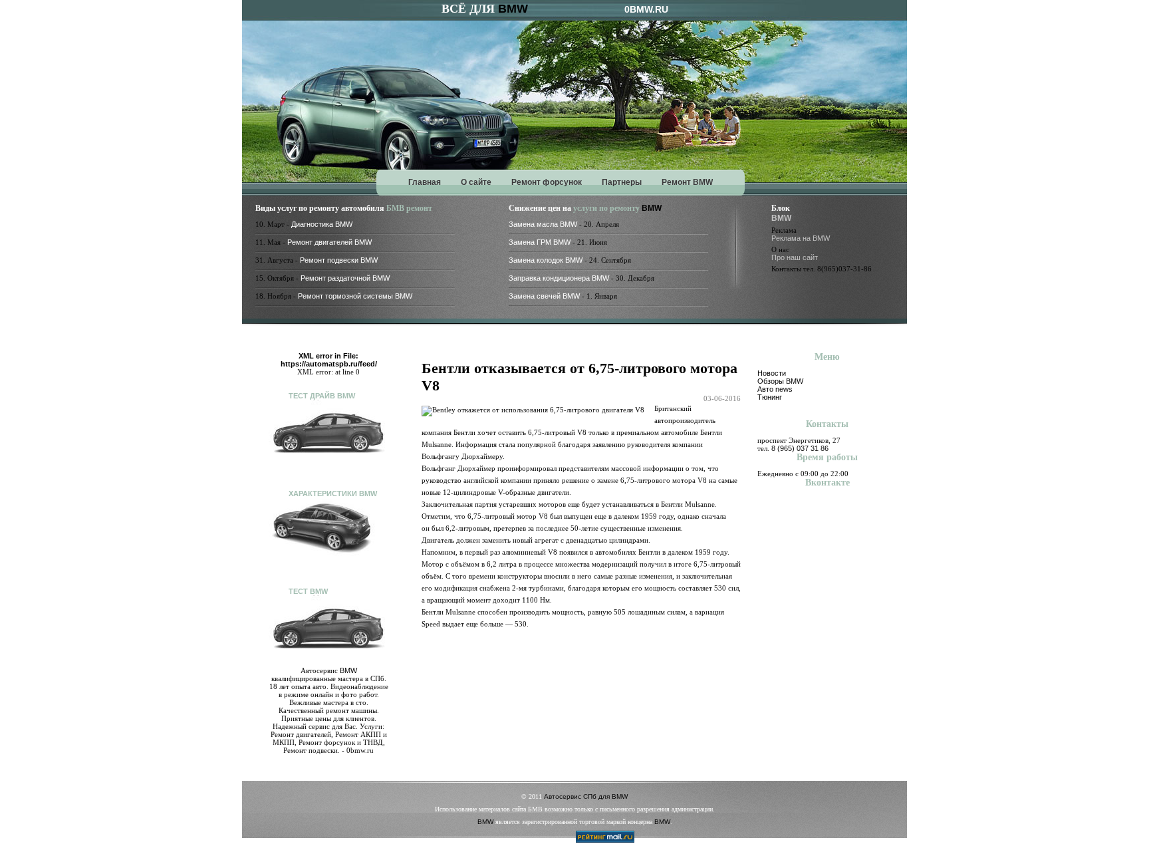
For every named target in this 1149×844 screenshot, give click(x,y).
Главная (424, 182)
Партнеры (622, 182)
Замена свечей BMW (544, 296)
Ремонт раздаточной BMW (345, 278)
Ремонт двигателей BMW (329, 242)
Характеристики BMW (333, 493)
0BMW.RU (646, 9)
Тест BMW (308, 591)
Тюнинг (769, 397)
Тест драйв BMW (322, 396)
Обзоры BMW (780, 381)
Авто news (775, 389)
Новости (771, 373)
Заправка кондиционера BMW (559, 278)
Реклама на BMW (800, 238)
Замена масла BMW (543, 224)
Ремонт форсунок (546, 182)
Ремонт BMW (687, 182)
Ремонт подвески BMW (339, 260)
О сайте (476, 182)
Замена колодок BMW (545, 260)
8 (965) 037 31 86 (800, 448)
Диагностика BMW (321, 224)
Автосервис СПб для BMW (586, 796)
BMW (513, 8)
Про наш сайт (794, 257)
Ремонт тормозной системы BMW (355, 296)
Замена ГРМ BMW (540, 242)
